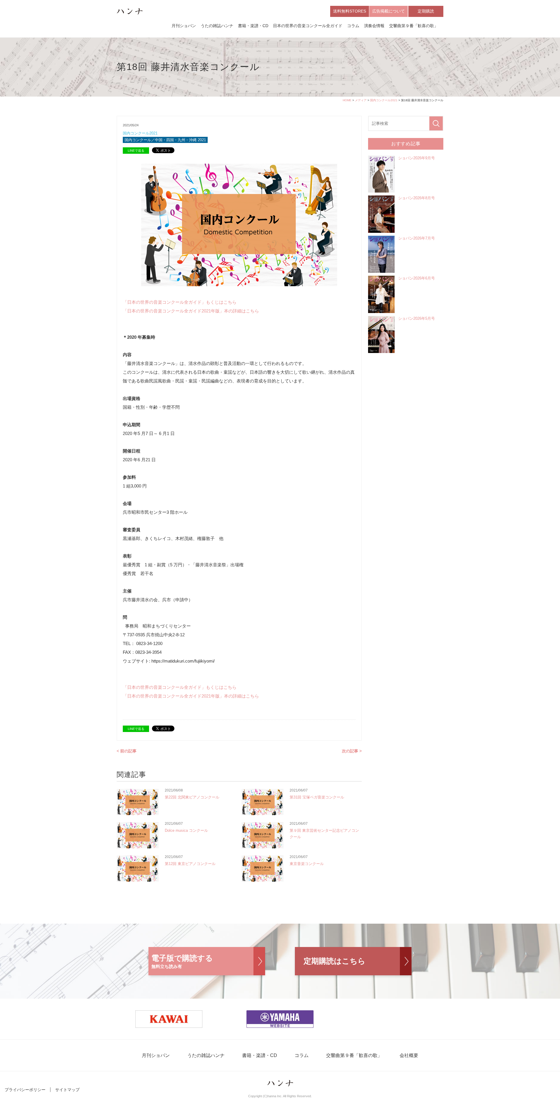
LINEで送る (136, 150)
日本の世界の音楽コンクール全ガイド (307, 25)
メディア (361, 100)
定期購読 (426, 11)
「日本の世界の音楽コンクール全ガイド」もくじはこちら (180, 302)
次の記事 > (352, 751)
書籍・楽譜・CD (253, 25)
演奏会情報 (374, 25)
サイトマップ (67, 1089)
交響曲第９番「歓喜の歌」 (413, 25)
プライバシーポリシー (25, 1089)
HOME (347, 100)
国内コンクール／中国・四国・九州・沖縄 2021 (165, 140)
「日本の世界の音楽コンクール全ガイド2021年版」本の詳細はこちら (191, 310)
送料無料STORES (349, 11)
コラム (353, 25)
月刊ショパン (184, 25)
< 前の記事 (126, 751)
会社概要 (409, 1055)
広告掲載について (388, 11)
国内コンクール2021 (384, 100)
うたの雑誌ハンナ (217, 25)
